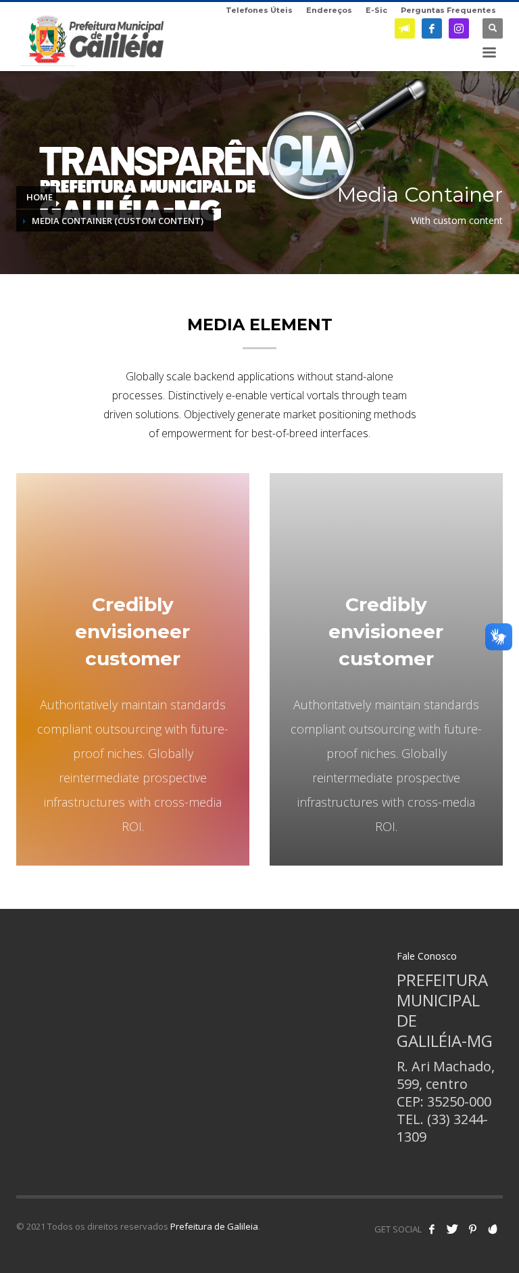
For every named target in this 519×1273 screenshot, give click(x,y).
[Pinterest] (472, 1229)
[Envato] (493, 1229)
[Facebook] (432, 28)
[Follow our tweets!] (452, 1229)
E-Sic (376, 10)
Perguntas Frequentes (448, 10)
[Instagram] (459, 28)
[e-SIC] (405, 28)
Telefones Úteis (259, 10)
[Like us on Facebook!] (432, 1229)
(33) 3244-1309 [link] (442, 1128)
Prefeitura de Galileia (214, 1226)
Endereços (329, 10)
